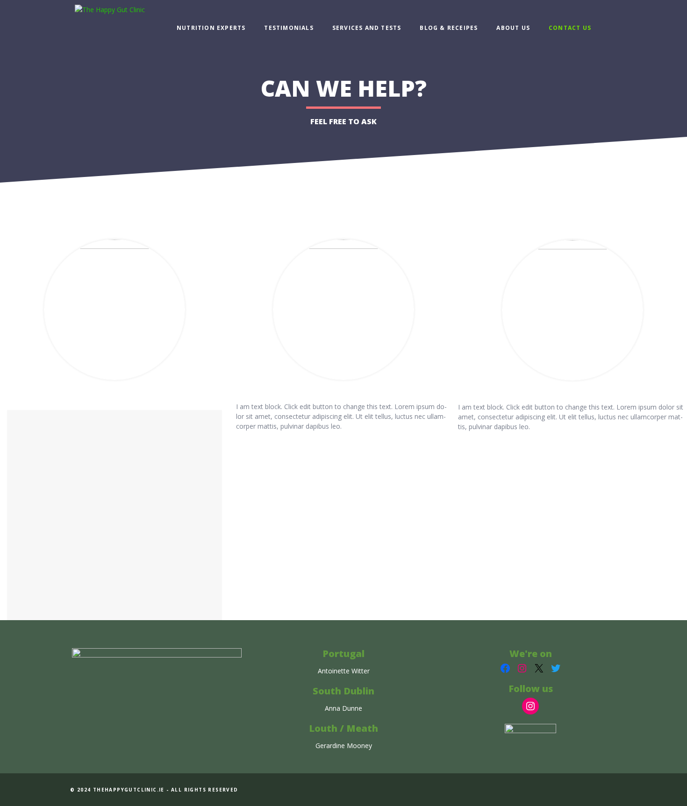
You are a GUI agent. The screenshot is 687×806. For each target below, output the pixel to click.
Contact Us (570, 28)
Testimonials (288, 28)
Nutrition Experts (211, 28)
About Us (513, 28)
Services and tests (366, 28)
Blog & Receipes (449, 28)
